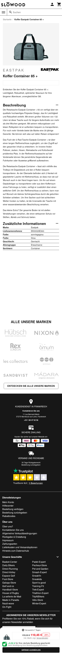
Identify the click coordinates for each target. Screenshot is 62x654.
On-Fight (6, 607)
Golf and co (8, 586)
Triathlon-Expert (40, 593)
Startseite (7, 19)
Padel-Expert (39, 561)
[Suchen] (10, 12)
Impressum (8, 540)
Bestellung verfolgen (12, 509)
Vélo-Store (37, 600)
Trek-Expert (38, 589)
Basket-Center (9, 561)
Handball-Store (10, 589)
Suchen (17, 12)
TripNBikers (38, 596)
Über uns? (7, 526)
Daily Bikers (8, 565)
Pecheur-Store (39, 565)
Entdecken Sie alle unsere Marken (31, 386)
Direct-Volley (8, 572)
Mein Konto (8, 502)
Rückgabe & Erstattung (14, 536)
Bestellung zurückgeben (31, 464)
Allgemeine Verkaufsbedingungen (19, 533)
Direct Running (10, 568)
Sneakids (37, 579)
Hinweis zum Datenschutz (15, 550)
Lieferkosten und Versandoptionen (19, 547)
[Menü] (3, 12)
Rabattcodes (8, 516)
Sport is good (39, 582)
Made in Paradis (10, 600)
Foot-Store (7, 579)
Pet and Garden (40, 568)
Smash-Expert (39, 572)
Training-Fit (38, 586)
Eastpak (14, 70)
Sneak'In (36, 575)
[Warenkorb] (59, 4)
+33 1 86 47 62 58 (31, 420)
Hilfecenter (7, 505)
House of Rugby (10, 593)
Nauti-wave (8, 603)
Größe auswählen (31, 650)
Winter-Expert (39, 603)
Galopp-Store (9, 582)
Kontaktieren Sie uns (31, 411)
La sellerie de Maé (11, 596)
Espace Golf (8, 575)
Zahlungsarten (9, 543)
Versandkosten (42, 638)
